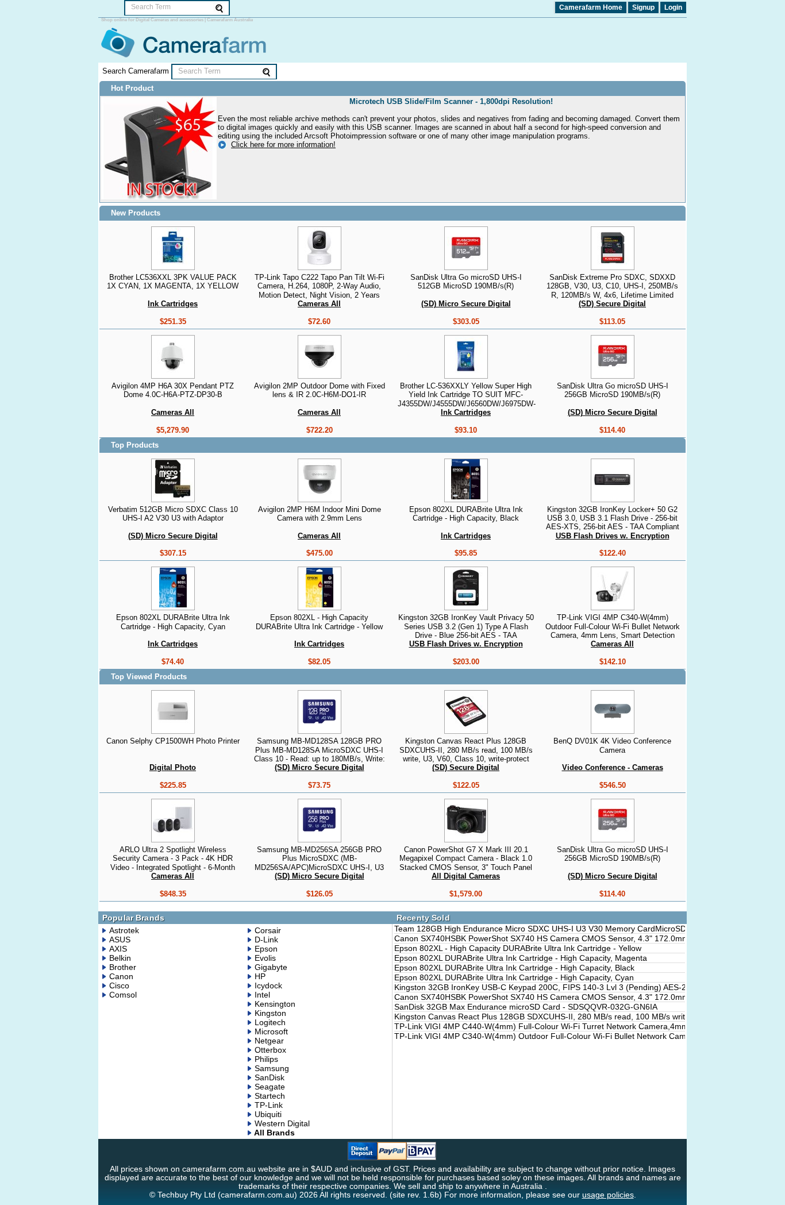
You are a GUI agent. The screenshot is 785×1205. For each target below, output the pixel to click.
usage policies (608, 1195)
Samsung (272, 1068)
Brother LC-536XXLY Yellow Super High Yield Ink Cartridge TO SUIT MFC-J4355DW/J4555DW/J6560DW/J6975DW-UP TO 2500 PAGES (467, 399)
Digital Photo (172, 767)
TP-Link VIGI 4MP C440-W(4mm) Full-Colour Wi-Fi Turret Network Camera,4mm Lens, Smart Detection (583, 1026)
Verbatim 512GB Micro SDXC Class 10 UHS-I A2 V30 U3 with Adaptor (173, 513)
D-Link (266, 939)
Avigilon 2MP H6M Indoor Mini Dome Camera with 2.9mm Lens (319, 513)
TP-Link (269, 1105)
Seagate (270, 1086)
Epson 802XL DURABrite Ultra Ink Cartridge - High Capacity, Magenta (520, 958)
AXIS (118, 948)
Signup (643, 7)
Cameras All (319, 303)
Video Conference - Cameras (612, 767)
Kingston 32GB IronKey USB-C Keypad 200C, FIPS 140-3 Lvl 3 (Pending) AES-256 (544, 987)
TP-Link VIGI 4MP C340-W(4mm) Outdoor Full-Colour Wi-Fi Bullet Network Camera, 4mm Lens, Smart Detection (612, 626)
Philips (266, 1059)
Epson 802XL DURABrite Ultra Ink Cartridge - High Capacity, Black (466, 513)
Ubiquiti (268, 1114)
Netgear (269, 1040)
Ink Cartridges (173, 303)
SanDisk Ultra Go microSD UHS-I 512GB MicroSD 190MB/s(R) (466, 281)
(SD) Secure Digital (612, 303)
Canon (121, 976)
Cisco (119, 985)
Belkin (120, 958)
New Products (135, 213)
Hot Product (132, 88)
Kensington (275, 1003)
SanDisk (269, 1077)
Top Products (135, 445)
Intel (262, 994)
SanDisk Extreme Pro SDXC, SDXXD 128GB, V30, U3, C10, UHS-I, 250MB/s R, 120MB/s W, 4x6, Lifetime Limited (612, 286)
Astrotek (124, 930)
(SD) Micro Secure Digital (466, 303)
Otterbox (270, 1049)
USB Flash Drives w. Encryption (612, 536)
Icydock (268, 985)
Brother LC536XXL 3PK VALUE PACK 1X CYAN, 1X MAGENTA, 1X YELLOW (172, 281)
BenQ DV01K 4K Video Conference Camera (612, 745)
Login (673, 7)
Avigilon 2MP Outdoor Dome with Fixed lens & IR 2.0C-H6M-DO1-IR (319, 390)
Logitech (270, 1022)
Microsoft (271, 1031)
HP (260, 976)
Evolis (265, 958)
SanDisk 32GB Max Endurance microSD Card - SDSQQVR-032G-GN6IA (525, 1006)
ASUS (119, 939)
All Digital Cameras (466, 876)
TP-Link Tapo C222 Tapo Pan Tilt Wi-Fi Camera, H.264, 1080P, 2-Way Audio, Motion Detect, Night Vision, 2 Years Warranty (319, 290)
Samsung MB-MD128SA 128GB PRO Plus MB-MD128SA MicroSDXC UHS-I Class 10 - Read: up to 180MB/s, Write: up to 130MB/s (319, 754)
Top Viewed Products (149, 676)
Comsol (123, 994)
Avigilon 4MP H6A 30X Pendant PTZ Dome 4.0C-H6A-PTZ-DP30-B (172, 390)
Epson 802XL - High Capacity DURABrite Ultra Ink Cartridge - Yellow (319, 621)
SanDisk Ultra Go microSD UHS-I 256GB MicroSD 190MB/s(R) (612, 390)
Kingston (270, 1013)
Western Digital (282, 1123)
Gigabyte (271, 967)
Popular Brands (133, 917)
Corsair (268, 930)
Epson (266, 948)
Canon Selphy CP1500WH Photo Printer (173, 741)
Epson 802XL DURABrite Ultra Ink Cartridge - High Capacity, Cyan (173, 621)
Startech (270, 1095)
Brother (122, 967)
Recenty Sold (423, 917)
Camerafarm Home (590, 7)
